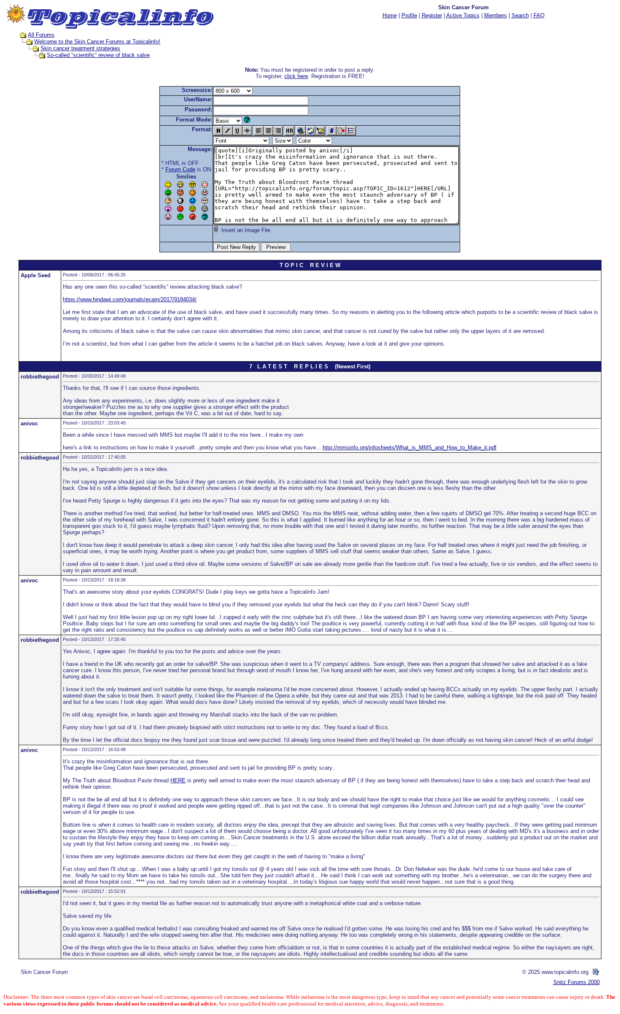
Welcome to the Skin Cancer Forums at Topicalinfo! (97, 41)
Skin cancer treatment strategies (80, 48)
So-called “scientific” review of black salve (98, 55)
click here (296, 76)
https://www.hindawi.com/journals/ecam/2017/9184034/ (130, 299)
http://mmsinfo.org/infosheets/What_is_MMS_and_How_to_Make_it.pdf (409, 447)
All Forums (41, 35)
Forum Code (180, 169)
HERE (178, 780)
